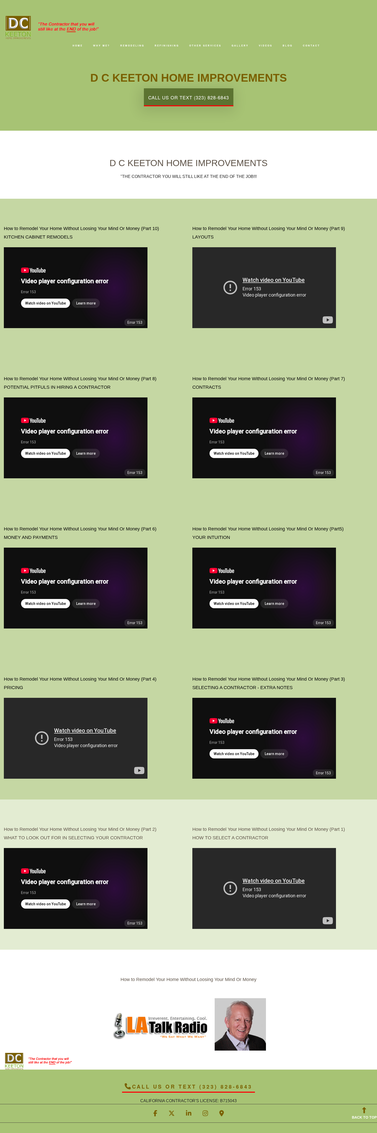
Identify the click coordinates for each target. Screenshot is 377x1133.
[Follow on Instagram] (205, 1114)
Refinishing (167, 45)
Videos (265, 45)
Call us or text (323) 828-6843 (188, 97)
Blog (288, 45)
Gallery (240, 45)
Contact (311, 45)
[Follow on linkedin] (188, 1114)
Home (78, 45)
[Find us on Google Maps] (221, 1114)
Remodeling (132, 45)
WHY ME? (101, 45)
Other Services (205, 45)
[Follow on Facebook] (155, 1114)
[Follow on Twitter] (171, 1114)
